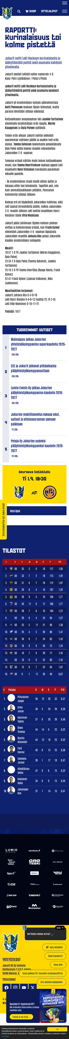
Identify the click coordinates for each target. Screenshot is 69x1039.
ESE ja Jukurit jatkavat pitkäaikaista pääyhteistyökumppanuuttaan (33, 368)
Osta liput (15, 511)
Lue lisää (5, 1036)
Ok (57, 1029)
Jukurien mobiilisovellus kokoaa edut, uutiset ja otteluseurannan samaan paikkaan (35, 419)
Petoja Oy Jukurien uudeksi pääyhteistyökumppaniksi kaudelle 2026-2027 (37, 446)
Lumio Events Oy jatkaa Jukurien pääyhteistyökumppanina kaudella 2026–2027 (37, 392)
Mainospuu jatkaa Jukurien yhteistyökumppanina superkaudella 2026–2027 (38, 344)
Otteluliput (49, 11)
